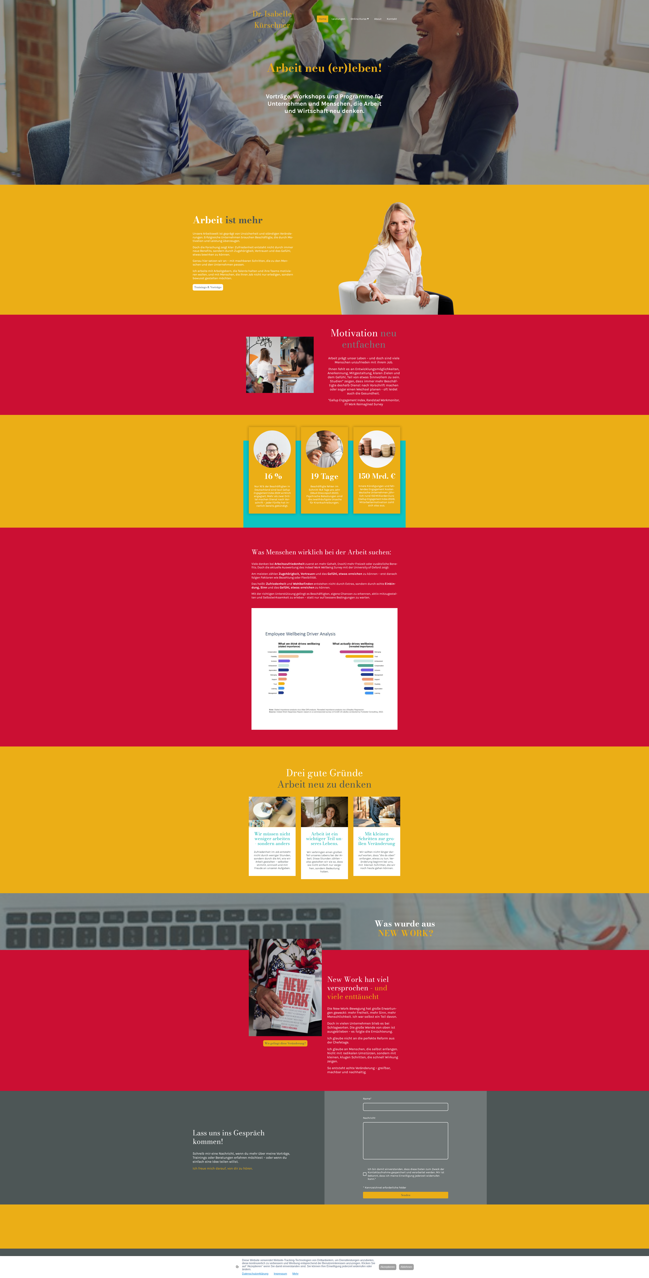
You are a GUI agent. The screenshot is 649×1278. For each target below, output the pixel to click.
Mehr (295, 1273)
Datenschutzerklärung (255, 1273)
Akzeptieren (387, 1266)
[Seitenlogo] (272, 33)
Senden (405, 1195)
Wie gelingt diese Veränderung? (285, 1043)
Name (367, 1098)
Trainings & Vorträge (208, 287)
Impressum (280, 1273)
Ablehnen (406, 1266)
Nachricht (369, 1117)
